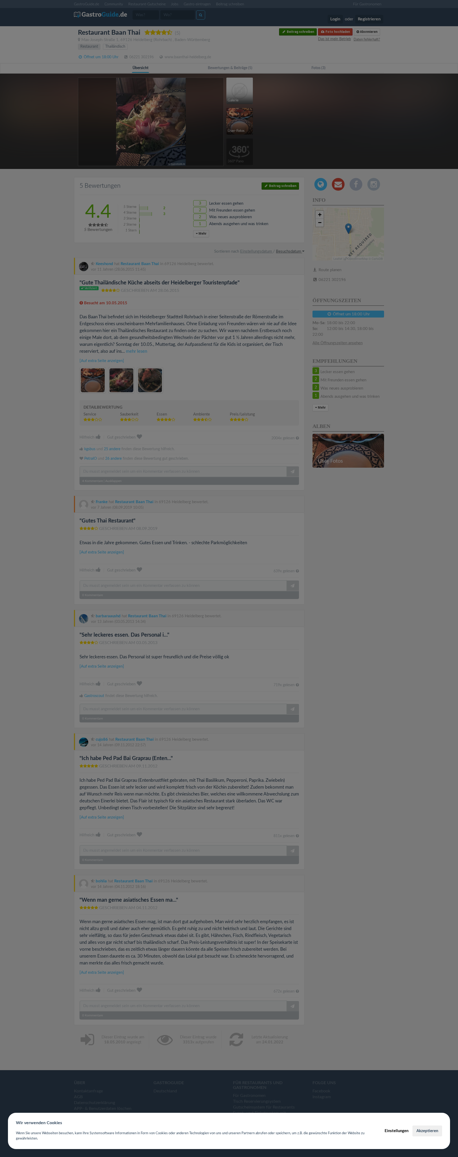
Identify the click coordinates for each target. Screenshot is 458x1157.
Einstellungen (396, 1131)
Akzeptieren (427, 1131)
